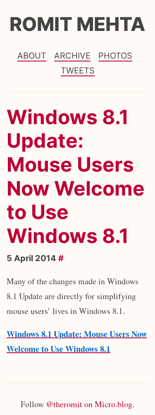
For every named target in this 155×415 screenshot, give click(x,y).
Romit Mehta (77, 23)
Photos (115, 56)
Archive (72, 56)
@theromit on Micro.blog (89, 404)
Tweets (78, 70)
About (31, 56)
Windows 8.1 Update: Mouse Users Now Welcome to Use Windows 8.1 (76, 176)
